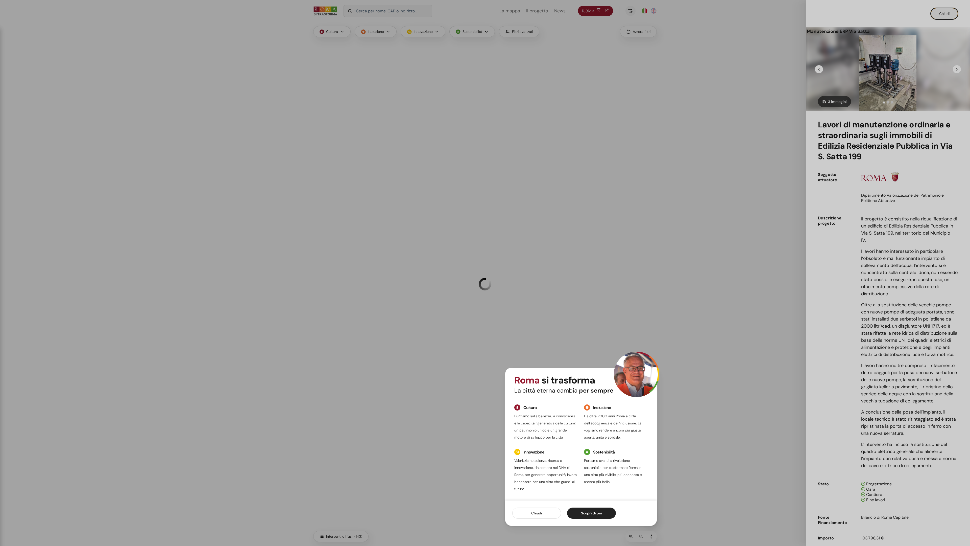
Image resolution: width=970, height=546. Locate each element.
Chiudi (536, 513)
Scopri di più (591, 513)
